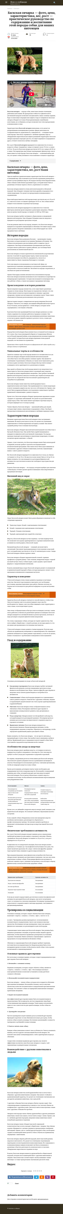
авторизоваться (43, 1199)
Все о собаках (18, 2)
